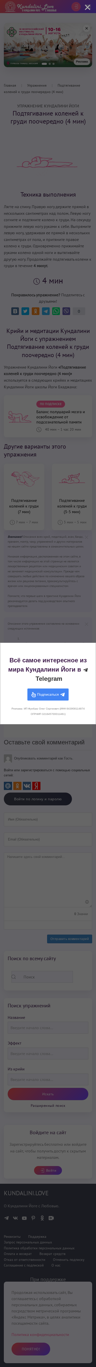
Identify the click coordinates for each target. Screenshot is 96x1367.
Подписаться (48, 694)
